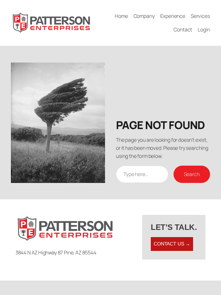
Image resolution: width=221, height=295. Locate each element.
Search (192, 174)
